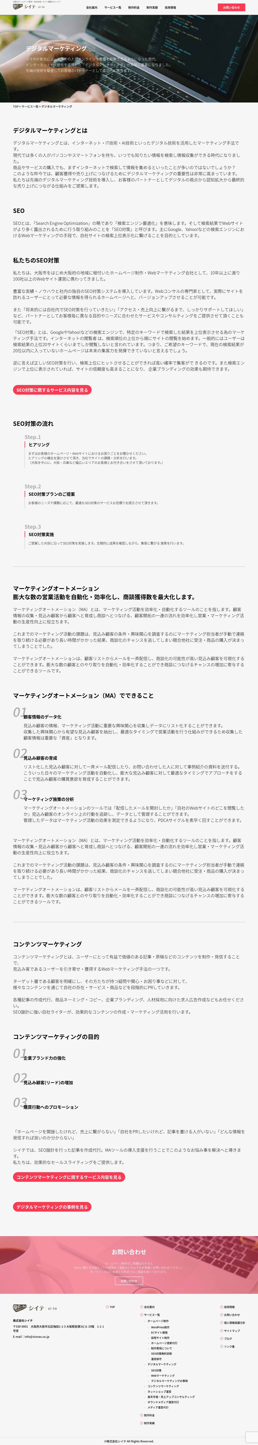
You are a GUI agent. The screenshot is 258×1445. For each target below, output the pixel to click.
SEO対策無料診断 (161, 1353)
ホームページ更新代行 (164, 1343)
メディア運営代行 (158, 1407)
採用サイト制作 (160, 1338)
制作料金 (134, 7)
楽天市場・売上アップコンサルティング (171, 1397)
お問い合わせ (231, 7)
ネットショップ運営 (159, 1391)
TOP (112, 1307)
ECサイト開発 (159, 1332)
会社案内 (91, 7)
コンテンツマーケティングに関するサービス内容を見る (69, 1177)
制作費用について (161, 1348)
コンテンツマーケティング (163, 1386)
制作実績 (152, 7)
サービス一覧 (112, 7)
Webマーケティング (163, 1375)
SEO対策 (156, 1370)
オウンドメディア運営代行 (163, 1402)
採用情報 (170, 7)
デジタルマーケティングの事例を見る (52, 1207)
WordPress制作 (160, 1327)
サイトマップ (232, 1330)
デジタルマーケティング (162, 1364)
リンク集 (229, 1346)
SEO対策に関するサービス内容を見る (52, 390)
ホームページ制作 (116, 1263)
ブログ (228, 1338)
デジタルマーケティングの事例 (169, 1381)
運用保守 (156, 1359)
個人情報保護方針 (234, 1322)
